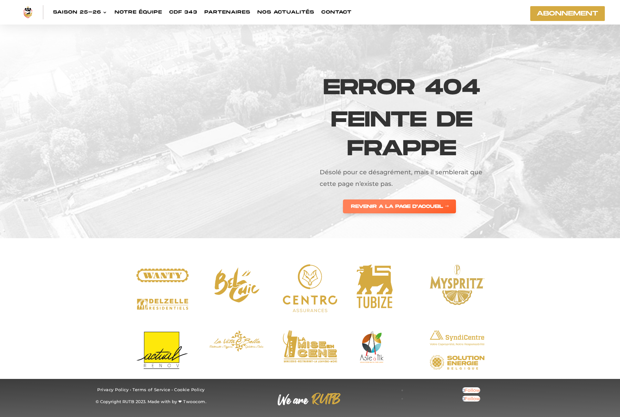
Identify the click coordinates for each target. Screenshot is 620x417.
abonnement (567, 13)
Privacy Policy (113, 389)
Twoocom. (194, 401)
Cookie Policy (189, 389)
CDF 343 (183, 12)
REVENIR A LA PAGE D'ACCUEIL (397, 206)
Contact (336, 12)
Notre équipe (138, 12)
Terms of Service (151, 389)
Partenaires (227, 12)
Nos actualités (285, 12)
